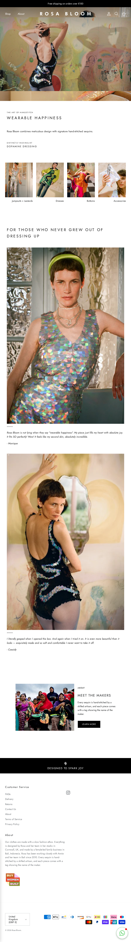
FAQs (8, 794)
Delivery (9, 799)
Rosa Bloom (16, 930)
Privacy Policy (12, 824)
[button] (122, 933)
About (21, 14)
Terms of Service (13, 819)
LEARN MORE (89, 724)
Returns (8, 804)
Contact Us (10, 809)
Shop (8, 14)
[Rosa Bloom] (65, 14)
